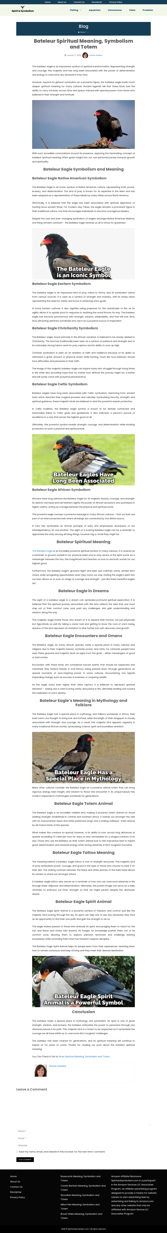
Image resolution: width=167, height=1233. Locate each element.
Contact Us (79, 2)
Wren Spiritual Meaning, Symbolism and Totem (84, 1056)
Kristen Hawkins (95, 55)
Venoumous (115, 10)
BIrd (87, 32)
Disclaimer (97, 2)
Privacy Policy (115, 2)
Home (47, 2)
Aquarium (94, 10)
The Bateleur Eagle (42, 550)
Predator (148, 10)
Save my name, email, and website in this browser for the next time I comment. (62, 1151)
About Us (62, 2)
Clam (132, 10)
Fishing (74, 10)
